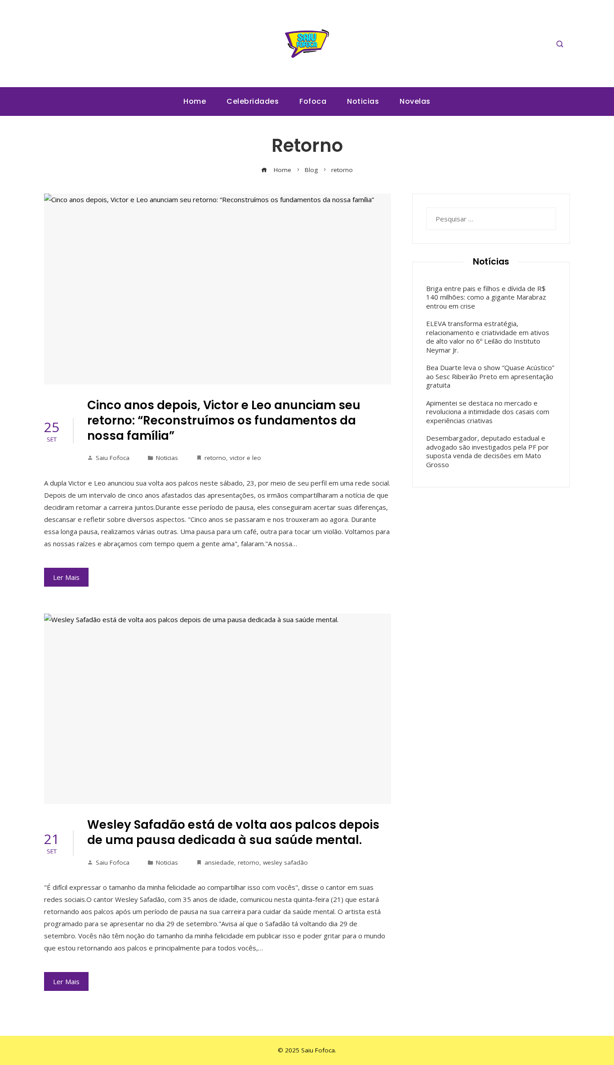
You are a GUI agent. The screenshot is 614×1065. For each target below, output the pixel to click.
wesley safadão (285, 862)
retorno (215, 458)
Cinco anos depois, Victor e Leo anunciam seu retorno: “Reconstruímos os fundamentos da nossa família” (223, 420)
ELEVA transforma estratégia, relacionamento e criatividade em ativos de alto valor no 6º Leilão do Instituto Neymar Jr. (487, 336)
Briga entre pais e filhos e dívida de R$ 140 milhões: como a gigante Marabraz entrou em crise (486, 297)
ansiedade (219, 862)
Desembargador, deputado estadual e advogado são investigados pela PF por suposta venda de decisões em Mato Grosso (487, 451)
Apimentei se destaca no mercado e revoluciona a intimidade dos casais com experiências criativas (487, 411)
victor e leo (245, 458)
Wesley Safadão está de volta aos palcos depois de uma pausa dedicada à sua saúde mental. (233, 832)
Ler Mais (66, 577)
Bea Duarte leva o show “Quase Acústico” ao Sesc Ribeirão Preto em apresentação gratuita (490, 376)
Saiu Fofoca (112, 458)
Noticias (167, 458)
